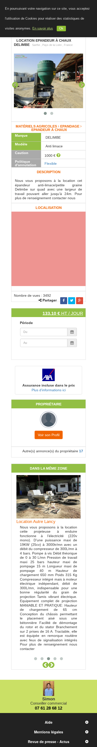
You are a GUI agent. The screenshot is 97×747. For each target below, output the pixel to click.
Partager (50, 300)
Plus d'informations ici (49, 390)
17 (81, 451)
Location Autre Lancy (35, 521)
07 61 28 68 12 (48, 708)
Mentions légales (48, 731)
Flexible (51, 163)
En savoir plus (42, 28)
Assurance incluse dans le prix (48, 385)
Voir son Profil (48, 435)
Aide (48, 722)
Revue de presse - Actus (48, 741)
